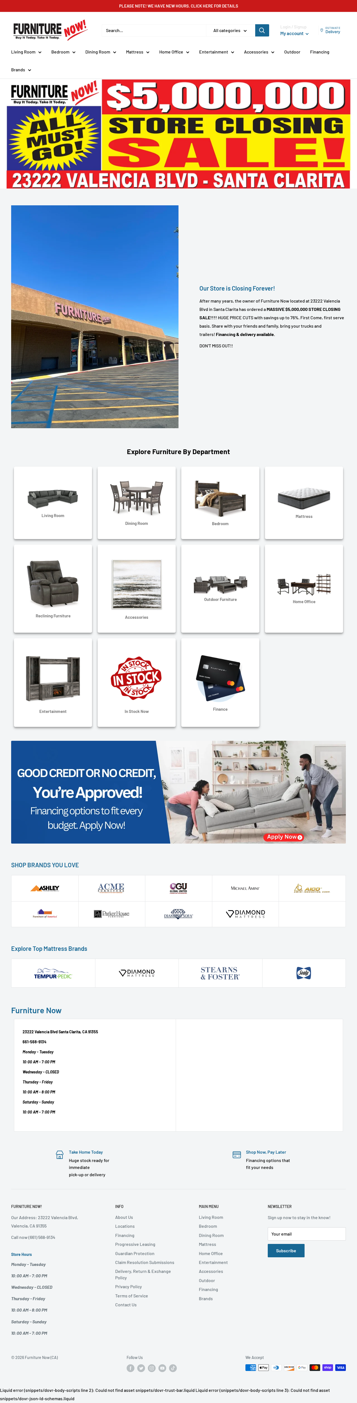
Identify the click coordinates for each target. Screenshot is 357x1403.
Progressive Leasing (135, 1244)
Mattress (134, 51)
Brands (18, 69)
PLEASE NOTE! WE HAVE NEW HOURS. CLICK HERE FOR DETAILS (178, 5)
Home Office (171, 51)
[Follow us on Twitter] (141, 1368)
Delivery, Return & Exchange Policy (143, 1274)
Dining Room (97, 51)
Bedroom (60, 51)
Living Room (23, 51)
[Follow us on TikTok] (173, 1368)
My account (292, 33)
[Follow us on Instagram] (152, 1368)
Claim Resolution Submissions (144, 1262)
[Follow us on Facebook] (130, 1368)
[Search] (262, 30)
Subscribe (286, 1250)
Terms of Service (131, 1295)
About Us (124, 1217)
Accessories (256, 51)
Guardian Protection (135, 1253)
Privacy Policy (128, 1286)
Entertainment (213, 51)
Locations (125, 1226)
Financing (319, 51)
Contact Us (126, 1304)
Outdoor (292, 51)
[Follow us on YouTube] (162, 1368)
